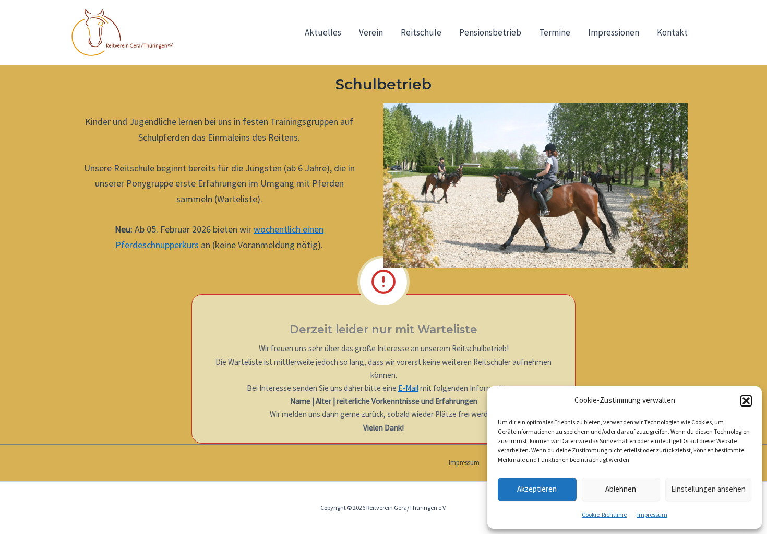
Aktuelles (323, 32)
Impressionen (613, 32)
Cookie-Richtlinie (604, 514)
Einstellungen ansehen (708, 489)
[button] (746, 401)
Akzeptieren (537, 489)
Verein (371, 32)
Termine (554, 32)
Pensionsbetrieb (490, 32)
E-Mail (408, 388)
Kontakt (672, 32)
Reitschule (421, 32)
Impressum (652, 514)
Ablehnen (620, 489)
